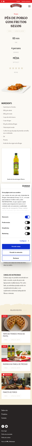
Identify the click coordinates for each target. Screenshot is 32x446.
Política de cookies (5, 437)
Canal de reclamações (26, 1)
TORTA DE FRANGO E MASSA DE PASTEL (14, 335)
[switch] (27, 222)
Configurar (23, 241)
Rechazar (16, 258)
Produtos (4, 414)
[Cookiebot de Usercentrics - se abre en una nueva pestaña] (22, 186)
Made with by (8, 441)
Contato (18, 1)
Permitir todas (16, 246)
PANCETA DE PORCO (10, 392)
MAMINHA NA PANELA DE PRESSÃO (15, 364)
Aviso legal (4, 431)
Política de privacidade (6, 434)
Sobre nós (4, 410)
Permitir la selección (16, 252)
